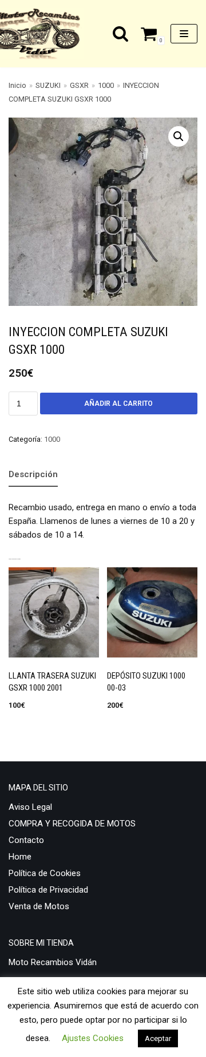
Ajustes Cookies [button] (93, 1038)
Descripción (33, 474)
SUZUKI (48, 85)
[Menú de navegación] (184, 33)
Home (20, 857)
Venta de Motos (39, 906)
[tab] (33, 475)
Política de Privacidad (48, 890)
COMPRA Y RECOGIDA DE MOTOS (72, 823)
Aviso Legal (30, 807)
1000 (106, 85)
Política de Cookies (45, 873)
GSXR (79, 85)
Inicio (17, 85)
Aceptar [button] (158, 1038)
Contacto (26, 840)
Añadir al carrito (118, 404)
